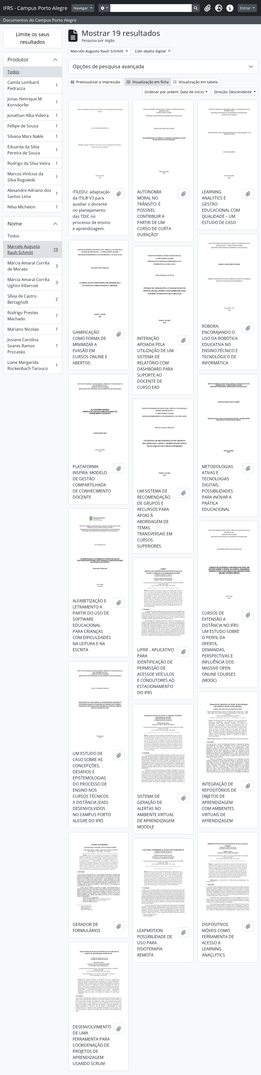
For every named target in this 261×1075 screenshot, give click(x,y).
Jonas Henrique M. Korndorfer (32, 102)
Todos (13, 72)
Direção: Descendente (233, 91)
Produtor (18, 59)
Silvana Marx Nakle (32, 138)
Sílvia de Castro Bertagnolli (32, 299)
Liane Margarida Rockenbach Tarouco (32, 365)
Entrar (246, 8)
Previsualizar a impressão (97, 81)
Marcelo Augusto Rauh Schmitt (32, 249)
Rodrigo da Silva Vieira (32, 165)
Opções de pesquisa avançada (108, 66)
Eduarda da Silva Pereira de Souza (32, 150)
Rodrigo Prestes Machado (32, 316)
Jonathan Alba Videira (32, 117)
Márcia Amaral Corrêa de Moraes (32, 266)
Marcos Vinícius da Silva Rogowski (32, 177)
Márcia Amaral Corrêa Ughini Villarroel (32, 282)
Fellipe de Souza (32, 127)
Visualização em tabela (198, 81)
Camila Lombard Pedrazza (32, 85)
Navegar (81, 8)
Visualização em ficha (150, 81)
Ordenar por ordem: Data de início (175, 91)
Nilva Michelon (32, 208)
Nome (14, 223)
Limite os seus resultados (32, 38)
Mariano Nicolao (32, 330)
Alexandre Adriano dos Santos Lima (32, 193)
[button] (207, 8)
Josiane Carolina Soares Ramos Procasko (32, 346)
